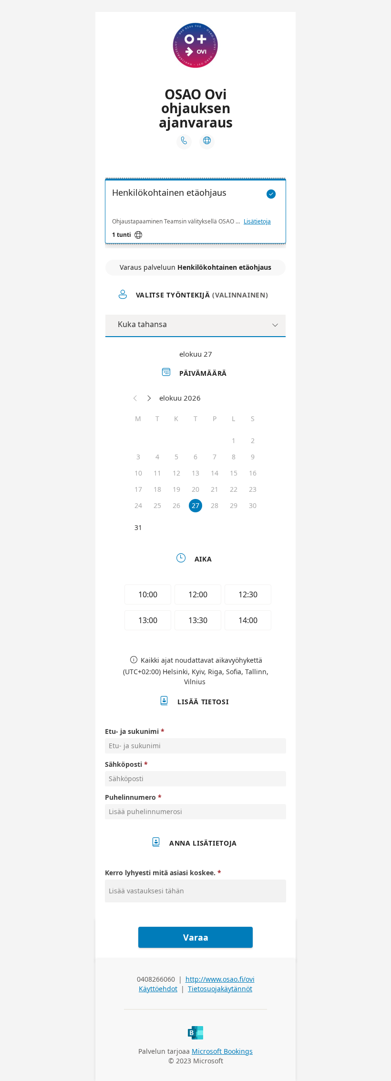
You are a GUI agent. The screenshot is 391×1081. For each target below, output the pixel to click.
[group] (195, 609)
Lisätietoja (257, 221)
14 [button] (214, 472)
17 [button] (138, 489)
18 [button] (157, 489)
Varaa (195, 937)
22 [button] (233, 489)
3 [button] (138, 456)
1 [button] (234, 440)
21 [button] (214, 489)
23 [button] (253, 489)
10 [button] (138, 472)
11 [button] (157, 472)
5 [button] (176, 456)
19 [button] (176, 489)
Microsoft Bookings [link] (222, 1051)
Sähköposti (123, 764)
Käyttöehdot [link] (158, 988)
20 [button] (195, 489)
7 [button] (214, 456)
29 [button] (233, 505)
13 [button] (195, 472)
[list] (195, 213)
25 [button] (157, 505)
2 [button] (253, 440)
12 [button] (176, 472)
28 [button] (214, 505)
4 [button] (157, 456)
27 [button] (195, 505)
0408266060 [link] (156, 979)
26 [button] (176, 505)
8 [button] (234, 456)
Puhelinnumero (130, 797)
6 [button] (195, 456)
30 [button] (253, 505)
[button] (135, 397)
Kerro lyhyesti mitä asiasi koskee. (161, 872)
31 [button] (138, 527)
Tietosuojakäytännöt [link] (220, 988)
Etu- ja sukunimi (132, 731)
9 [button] (253, 456)
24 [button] (138, 505)
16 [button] (253, 472)
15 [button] (233, 472)
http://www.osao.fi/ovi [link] (220, 979)
